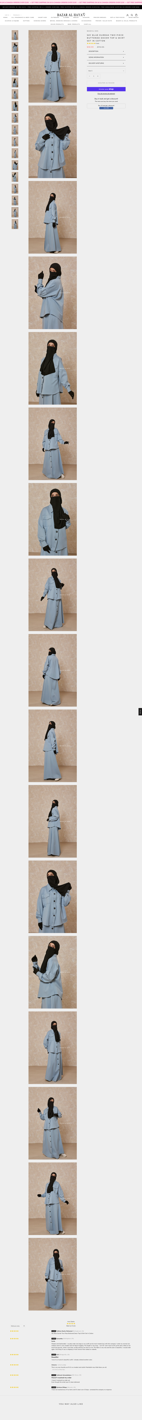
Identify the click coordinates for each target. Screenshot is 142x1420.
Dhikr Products (57, 24)
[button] (91, 43)
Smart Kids (42, 17)
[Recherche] (132, 15)
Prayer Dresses (100, 17)
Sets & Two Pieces (117, 17)
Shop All (87, 24)
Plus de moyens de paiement (106, 93)
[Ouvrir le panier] (136, 15)
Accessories (86, 20)
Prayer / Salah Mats (104, 20)
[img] (14, 1331)
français (16, 15)
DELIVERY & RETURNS (96, 63)
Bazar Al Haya (92, 31)
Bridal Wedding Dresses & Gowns (63, 20)
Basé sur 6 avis (71, 1326)
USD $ (7, 15)
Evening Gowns (40, 20)
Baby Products (74, 24)
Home (5, 17)
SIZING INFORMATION (96, 57)
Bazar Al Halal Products (126, 20)
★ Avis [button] (140, 712)
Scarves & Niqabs (12, 20)
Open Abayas (134, 17)
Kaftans (26, 20)
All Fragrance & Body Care (23, 17)
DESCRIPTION (93, 51)
